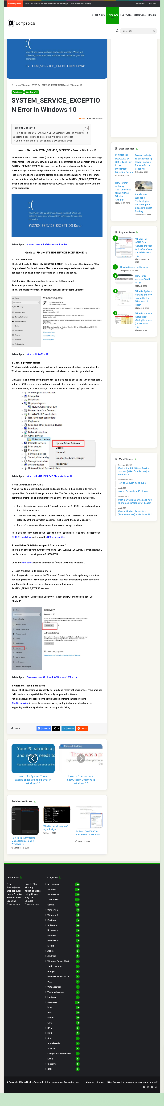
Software (126, 15)
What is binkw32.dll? (37, 354)
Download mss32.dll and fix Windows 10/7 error (52, 677)
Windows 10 (31, 92)
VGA (49, 981)
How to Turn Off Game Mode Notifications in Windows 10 (23, 841)
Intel (49, 1007)
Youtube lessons (55, 992)
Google (50, 971)
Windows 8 (52, 915)
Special (51, 1048)
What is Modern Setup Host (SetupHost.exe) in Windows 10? (143, 320)
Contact (152, 3)
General (51, 904)
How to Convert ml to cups (134, 267)
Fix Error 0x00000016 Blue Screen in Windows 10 (87, 834)
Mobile (152, 15)
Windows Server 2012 (58, 976)
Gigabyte (51, 1064)
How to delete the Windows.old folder (47, 244)
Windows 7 (52, 910)
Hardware (140, 15)
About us (140, 3)
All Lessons (53, 884)
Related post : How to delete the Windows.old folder (44, 137)
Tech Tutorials (54, 966)
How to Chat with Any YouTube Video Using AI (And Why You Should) (58, 3)
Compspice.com (54, 1082)
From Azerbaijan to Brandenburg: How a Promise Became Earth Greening (143, 162)
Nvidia (50, 1017)
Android (51, 956)
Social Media (53, 1043)
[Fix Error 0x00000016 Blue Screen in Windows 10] (89, 817)
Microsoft (27, 562)
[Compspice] (21, 23)
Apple (50, 951)
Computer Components (59, 1053)
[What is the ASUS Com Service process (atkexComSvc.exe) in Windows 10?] (124, 247)
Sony (50, 1038)
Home (16, 85)
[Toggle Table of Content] (84, 128)
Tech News (99, 15)
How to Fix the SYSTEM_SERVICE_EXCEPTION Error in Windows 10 (52, 133)
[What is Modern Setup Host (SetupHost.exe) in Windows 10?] (124, 318)
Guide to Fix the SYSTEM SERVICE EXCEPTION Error (44, 140)
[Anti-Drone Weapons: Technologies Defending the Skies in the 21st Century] (143, 186)
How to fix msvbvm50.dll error (142, 279)
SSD (49, 1069)
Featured (51, 920)
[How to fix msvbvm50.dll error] (124, 279)
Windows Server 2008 (58, 961)
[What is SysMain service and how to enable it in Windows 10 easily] (124, 298)
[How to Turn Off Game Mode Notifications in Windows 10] (25, 820)
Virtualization (54, 987)
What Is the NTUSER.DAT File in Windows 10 (49, 476)
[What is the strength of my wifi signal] (57, 814)
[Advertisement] (133, 84)
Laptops (51, 997)
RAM (50, 1028)
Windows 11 (53, 940)
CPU (49, 1022)
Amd (49, 1012)
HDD (49, 1033)
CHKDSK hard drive (22, 537)
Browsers (52, 930)
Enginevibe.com (71, 1082)
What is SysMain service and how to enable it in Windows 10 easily (143, 298)
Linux (50, 1058)
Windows (113, 15)
